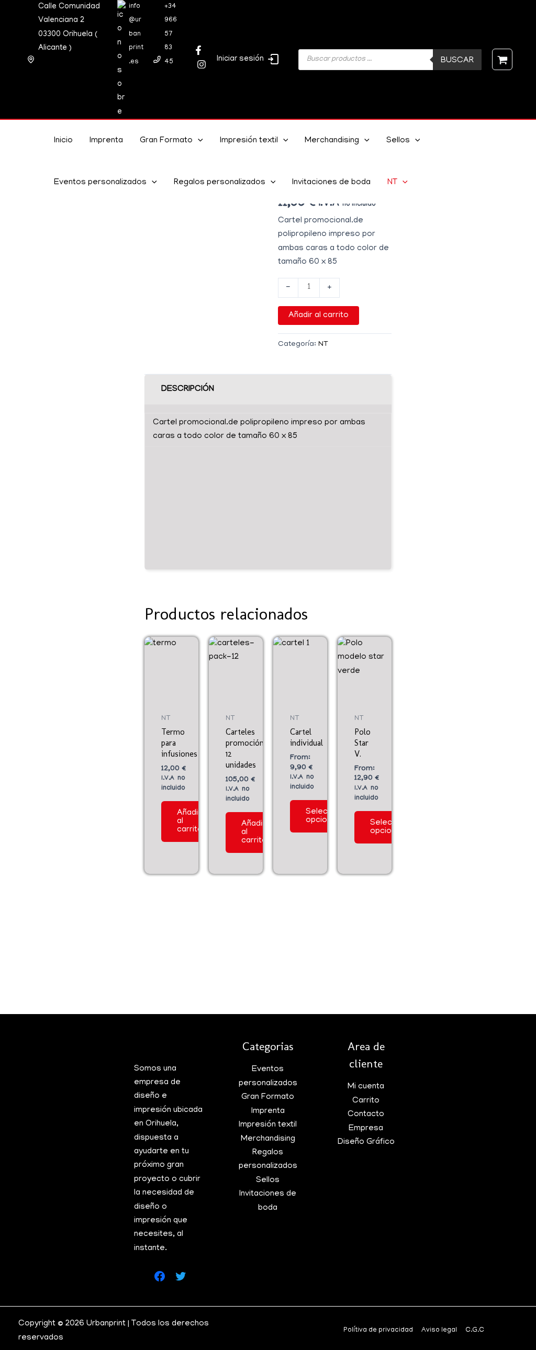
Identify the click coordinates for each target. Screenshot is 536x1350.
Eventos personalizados (100, 182)
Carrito (365, 1101)
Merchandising (332, 140)
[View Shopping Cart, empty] (502, 59)
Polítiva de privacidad (378, 1330)
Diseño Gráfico (366, 1142)
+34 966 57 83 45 (170, 34)
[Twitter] (201, 64)
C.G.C (474, 1330)
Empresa (366, 1128)
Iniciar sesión (240, 59)
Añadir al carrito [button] (190, 821)
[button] (198, 141)
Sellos (398, 140)
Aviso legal (439, 1330)
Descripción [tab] (187, 389)
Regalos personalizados (219, 182)
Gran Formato (166, 140)
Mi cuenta (366, 1087)
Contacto (366, 1114)
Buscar (457, 60)
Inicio (63, 140)
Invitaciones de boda (331, 182)
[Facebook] (198, 50)
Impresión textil (249, 140)
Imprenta (106, 140)
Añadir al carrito (318, 315)
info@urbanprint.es (136, 34)
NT (392, 182)
